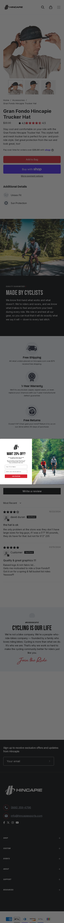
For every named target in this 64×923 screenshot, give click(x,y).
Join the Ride (16, 476)
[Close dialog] (62, 440)
